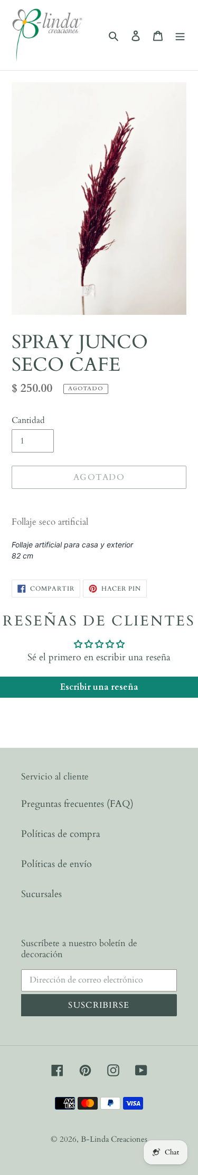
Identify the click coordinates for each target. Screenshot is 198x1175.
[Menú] (180, 35)
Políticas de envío (56, 864)
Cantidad (28, 420)
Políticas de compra (60, 834)
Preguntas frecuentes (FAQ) (77, 804)
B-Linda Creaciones (114, 1139)
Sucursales (41, 894)
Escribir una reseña (99, 687)
